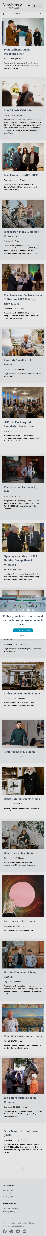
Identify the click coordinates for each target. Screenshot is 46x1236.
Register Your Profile (23, 630)
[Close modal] (42, 601)
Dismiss (23, 636)
